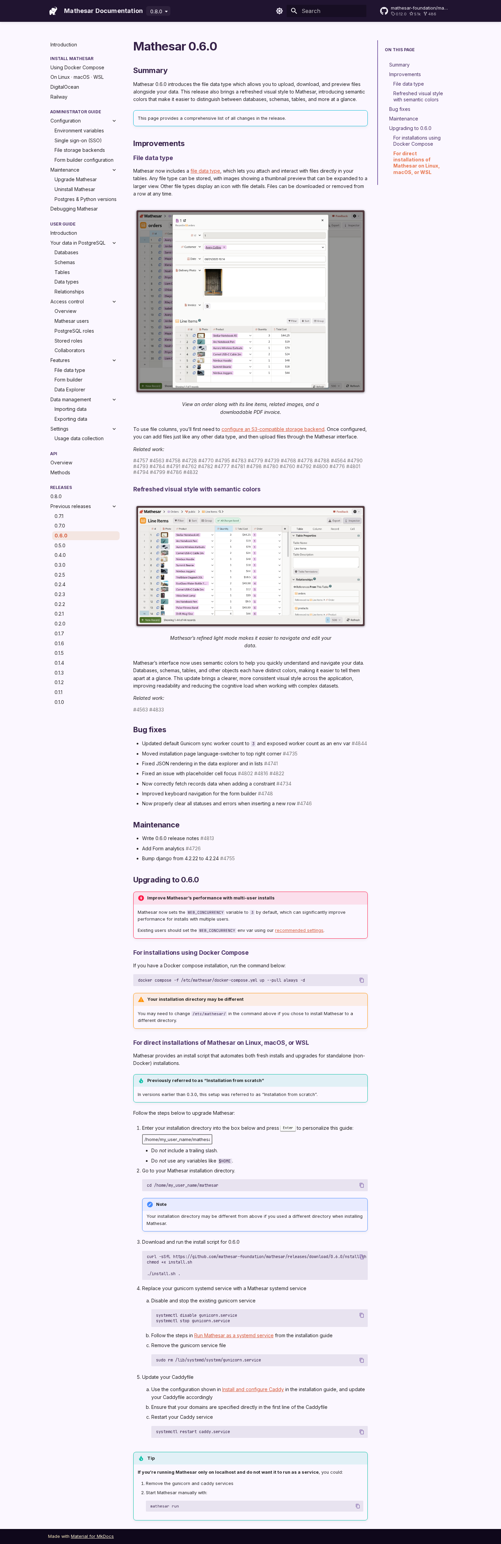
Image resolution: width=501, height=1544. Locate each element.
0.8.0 (156, 11)
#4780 (270, 466)
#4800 (320, 466)
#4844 (359, 743)
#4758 (173, 460)
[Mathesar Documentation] (53, 11)
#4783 (238, 460)
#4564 (338, 460)
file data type (205, 171)
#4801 (353, 466)
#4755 (227, 858)
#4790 (355, 460)
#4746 (304, 803)
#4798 (254, 466)
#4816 (261, 773)
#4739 (271, 460)
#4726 (193, 848)
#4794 (141, 472)
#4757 (140, 460)
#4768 (288, 460)
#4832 (190, 472)
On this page (400, 49)
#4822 (277, 773)
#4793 (140, 466)
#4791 (173, 466)
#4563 (157, 460)
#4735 (290, 753)
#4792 (304, 466)
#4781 (238, 466)
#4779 (255, 460)
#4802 (245, 773)
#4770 (206, 460)
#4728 (189, 460)
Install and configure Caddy (253, 1389)
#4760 (287, 466)
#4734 (283, 784)
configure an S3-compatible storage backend (273, 429)
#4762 (189, 466)
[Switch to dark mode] (279, 11)
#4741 (271, 763)
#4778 (305, 460)
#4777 (222, 466)
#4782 (205, 466)
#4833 (156, 709)
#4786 (174, 472)
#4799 (157, 472)
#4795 (222, 460)
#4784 (157, 466)
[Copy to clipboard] (361, 980)
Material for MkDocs (92, 1536)
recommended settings (299, 930)
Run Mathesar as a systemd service (234, 1335)
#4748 (265, 793)
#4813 (207, 838)
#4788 (322, 460)
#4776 (337, 466)
